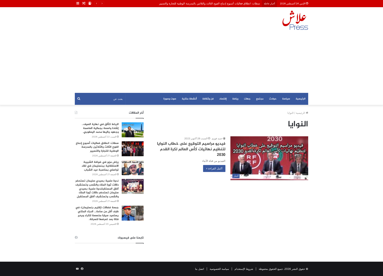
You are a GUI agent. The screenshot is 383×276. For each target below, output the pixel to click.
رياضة (235, 99)
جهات (247, 99)
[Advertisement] (191, 63)
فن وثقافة (208, 99)
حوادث (272, 99)
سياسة (286, 99)
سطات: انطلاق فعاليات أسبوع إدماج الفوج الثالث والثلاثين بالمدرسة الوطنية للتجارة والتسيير (209, 3)
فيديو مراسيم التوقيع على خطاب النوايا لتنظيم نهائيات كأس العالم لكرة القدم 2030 (191, 149)
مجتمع (260, 99)
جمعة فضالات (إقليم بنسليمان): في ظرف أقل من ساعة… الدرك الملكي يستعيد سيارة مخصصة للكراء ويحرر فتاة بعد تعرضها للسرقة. (97, 213)
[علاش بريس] (295, 20)
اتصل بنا (199, 268)
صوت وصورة (169, 99)
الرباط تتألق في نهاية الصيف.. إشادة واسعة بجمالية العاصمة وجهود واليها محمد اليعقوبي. (100, 128)
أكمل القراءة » (214, 168)
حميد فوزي (217, 138)
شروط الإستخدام (244, 268)
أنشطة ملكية (189, 99)
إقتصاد (223, 99)
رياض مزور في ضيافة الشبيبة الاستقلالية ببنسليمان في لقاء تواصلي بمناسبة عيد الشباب (100, 166)
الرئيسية (300, 99)
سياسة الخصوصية (219, 268)
